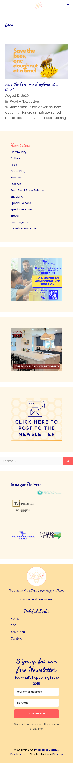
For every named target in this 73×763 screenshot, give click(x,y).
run (26, 118)
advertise (45, 107)
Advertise (18, 632)
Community (18, 152)
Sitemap (58, 754)
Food (14, 165)
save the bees (41, 118)
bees (58, 107)
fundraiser (30, 112)
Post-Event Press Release (27, 190)
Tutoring (59, 118)
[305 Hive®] (38, 5)
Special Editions (21, 203)
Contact (17, 638)
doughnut (13, 112)
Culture (15, 158)
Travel (15, 216)
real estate (13, 118)
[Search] (68, 461)
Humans (16, 177)
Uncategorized (20, 222)
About (15, 625)
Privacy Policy (28, 599)
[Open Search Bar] (5, 5)
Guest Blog (18, 171)
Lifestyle (16, 184)
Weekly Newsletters (25, 101)
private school (50, 112)
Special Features (22, 209)
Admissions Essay (23, 107)
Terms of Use (45, 599)
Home (15, 618)
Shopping (17, 196)
